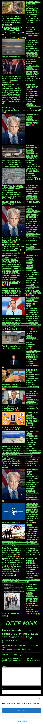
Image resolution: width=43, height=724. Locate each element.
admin (13, 645)
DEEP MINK (21, 623)
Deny (21, 717)
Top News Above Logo (21, 649)
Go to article (9, 640)
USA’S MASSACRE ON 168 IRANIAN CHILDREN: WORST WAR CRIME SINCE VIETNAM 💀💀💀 (33, 174)
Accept (21, 710)
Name (4, 689)
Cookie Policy (22, 721)
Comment (6, 666)
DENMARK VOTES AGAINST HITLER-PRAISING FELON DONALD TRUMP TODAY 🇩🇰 (33, 120)
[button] (39, 699)
